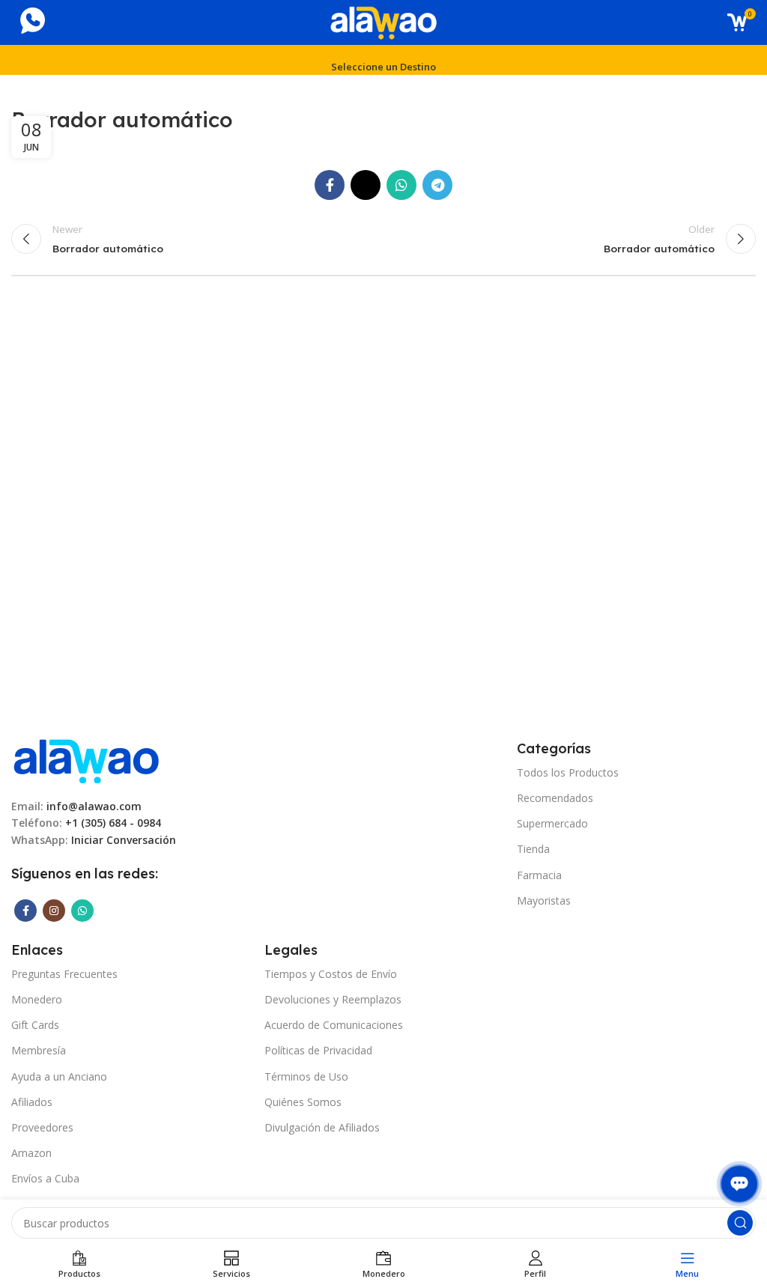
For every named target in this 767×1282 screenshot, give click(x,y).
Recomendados (555, 798)
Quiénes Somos (303, 1102)
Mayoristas (544, 900)
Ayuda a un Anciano (59, 1076)
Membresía (38, 1050)
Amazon (31, 1153)
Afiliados (31, 1102)
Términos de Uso (306, 1076)
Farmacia (539, 875)
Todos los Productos (568, 772)
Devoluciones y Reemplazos (332, 999)
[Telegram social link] (437, 185)
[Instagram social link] (54, 910)
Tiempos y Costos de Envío (330, 974)
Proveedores (42, 1127)
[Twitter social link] (366, 185)
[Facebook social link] (330, 185)
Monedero (36, 999)
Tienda (533, 849)
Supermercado (552, 823)
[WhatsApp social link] (401, 185)
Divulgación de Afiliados (322, 1127)
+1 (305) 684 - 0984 (113, 822)
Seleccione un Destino (383, 66)
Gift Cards (35, 1025)
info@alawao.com (94, 806)
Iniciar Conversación (123, 840)
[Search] (740, 1223)
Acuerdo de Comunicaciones (333, 1025)
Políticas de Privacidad (318, 1050)
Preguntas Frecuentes (64, 974)
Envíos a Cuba (45, 1178)
